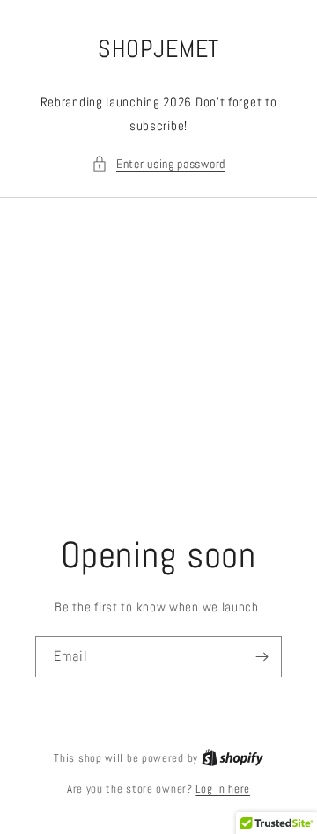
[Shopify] (232, 757)
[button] (158, 164)
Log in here (222, 788)
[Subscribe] (261, 656)
